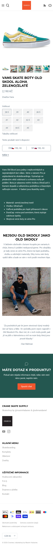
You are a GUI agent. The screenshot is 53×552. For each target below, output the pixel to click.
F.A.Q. (4, 481)
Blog (4, 485)
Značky (5, 460)
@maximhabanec (22, 410)
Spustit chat (26, 386)
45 (28, 128)
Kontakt (5, 494)
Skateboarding (8, 447)
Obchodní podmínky (9, 523)
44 (7, 128)
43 (38, 120)
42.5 (28, 120)
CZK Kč (7, 536)
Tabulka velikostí (10, 134)
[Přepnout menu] (3, 5)
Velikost (6, 106)
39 (17, 112)
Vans (11, 97)
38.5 (7, 112)
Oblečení (6, 456)
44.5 (17, 128)
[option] (26, 37)
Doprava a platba (9, 489)
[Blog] (44, 5)
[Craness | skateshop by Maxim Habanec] (26, 5)
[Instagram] (8, 431)
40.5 (38, 112)
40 (28, 112)
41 (7, 120)
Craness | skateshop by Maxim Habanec (23, 543)
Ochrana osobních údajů (29, 523)
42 (17, 120)
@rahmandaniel (40, 410)
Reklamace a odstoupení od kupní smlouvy (18, 526)
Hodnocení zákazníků (12, 477)
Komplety (6, 452)
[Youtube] (3, 431)
